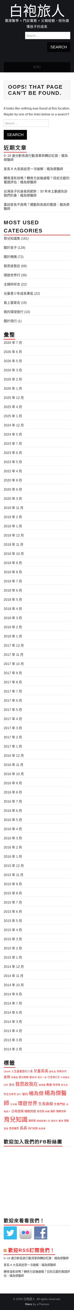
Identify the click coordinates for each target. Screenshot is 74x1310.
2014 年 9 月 (13, 994)
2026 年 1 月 (13, 388)
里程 (6, 1128)
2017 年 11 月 (13, 654)
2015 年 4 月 (13, 930)
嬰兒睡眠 (24, 1077)
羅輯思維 (61, 1111)
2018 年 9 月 (13, 563)
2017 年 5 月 (13, 709)
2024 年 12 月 (14, 425)
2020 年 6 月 (13, 489)
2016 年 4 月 (13, 829)
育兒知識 (16, 1119)
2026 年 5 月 (13, 361)
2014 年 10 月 (14, 985)
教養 (49, 1084)
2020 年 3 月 (13, 498)
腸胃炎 (54, 1121)
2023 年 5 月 (13, 462)
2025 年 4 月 (13, 407)
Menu (37, 67)
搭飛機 (42, 1085)
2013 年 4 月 (13, 1031)
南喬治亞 (62, 1071)
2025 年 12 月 (14, 397)
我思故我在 (12, 266)
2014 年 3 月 (13, 1021)
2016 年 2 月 (13, 847)
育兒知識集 (12, 238)
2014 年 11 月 (13, 976)
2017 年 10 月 (14, 664)
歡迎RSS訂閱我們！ (31, 1250)
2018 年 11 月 (13, 544)
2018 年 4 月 (13, 609)
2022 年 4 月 (13, 471)
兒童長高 (41, 1071)
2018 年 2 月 (13, 627)
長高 (23, 1128)
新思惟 (56, 1084)
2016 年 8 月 (13, 792)
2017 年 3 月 (13, 728)
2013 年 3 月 (13, 1040)
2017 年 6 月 (13, 700)
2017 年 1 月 (13, 746)
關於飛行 (10, 321)
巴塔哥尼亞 (53, 1077)
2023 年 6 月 (13, 453)
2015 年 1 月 (13, 957)
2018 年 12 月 (14, 535)
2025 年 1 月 (13, 416)
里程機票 (14, 1128)
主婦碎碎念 (12, 284)
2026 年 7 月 (13, 342)
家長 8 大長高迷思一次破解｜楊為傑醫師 (33, 169)
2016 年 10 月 (14, 774)
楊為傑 (36, 1093)
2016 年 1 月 (13, 856)
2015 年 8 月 (13, 893)
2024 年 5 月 (13, 434)
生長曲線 (45, 1104)
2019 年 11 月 (13, 508)
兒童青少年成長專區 (18, 293)
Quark (7, 1071)
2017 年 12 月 (14, 645)
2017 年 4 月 (13, 719)
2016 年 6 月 (13, 810)
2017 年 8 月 (13, 682)
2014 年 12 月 (14, 966)
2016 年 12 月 (14, 755)
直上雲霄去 (12, 302)
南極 (7, 1077)
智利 (25, 1094)
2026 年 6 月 (13, 352)
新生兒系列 (10, 1094)
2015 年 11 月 (13, 875)
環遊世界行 (12, 275)
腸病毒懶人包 (43, 1121)
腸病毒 (32, 1120)
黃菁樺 (42, 1128)
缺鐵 (47, 1111)
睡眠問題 (30, 1111)
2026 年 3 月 (13, 370)
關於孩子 (10, 247)
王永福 (13, 1104)
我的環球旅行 (13, 312)
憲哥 (11, 1084)
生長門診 (59, 1104)
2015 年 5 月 (13, 921)
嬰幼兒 (33, 1077)
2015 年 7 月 (13, 902)
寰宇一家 (42, 1077)
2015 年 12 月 (14, 865)
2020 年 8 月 (13, 480)
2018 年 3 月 (13, 618)
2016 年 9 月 (13, 783)
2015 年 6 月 (13, 911)
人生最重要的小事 (22, 1071)
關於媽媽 (10, 257)
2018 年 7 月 (13, 581)
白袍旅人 (37, 11)
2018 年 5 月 (13, 599)
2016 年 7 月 (13, 801)
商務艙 (14, 1077)
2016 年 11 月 (13, 765)
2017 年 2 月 (13, 737)
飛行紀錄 (33, 1128)
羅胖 (52, 1111)
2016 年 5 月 (13, 820)
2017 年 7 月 (13, 691)
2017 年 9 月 (13, 673)
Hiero (28, 1304)
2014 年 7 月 (13, 1003)
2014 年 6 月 (13, 1012)
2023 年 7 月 (13, 443)
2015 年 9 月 (13, 884)
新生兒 (64, 1085)
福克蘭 (40, 1111)
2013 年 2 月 (13, 1049)
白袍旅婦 (17, 1111)
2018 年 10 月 (14, 553)
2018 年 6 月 (13, 590)
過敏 (66, 1120)
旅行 (19, 1094)
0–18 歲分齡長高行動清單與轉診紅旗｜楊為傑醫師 (36, 1258)
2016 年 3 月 (13, 838)
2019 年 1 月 (13, 526)
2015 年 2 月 (13, 948)
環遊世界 (27, 1103)
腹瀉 (61, 1121)
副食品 (52, 1071)
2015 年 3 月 (13, 939)
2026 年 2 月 (13, 379)
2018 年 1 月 (13, 636)
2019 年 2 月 (13, 517)
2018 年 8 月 (13, 572)
